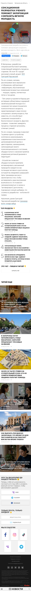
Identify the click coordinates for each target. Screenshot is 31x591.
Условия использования (15, 556)
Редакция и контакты (15, 559)
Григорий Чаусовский (9, 76)
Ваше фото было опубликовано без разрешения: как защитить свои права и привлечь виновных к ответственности (15, 465)
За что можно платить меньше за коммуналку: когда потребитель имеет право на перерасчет (15, 305)
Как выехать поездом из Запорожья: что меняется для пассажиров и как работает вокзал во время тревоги (14, 436)
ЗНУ (23, 74)
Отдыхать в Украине (7, 3)
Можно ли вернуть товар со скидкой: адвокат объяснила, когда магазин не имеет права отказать (14, 403)
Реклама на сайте (16, 561)
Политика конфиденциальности (15, 563)
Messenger (17, 503)
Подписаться (17, 522)
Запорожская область (21, 3)
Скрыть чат (15, 270)
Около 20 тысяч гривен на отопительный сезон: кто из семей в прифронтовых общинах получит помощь (14, 374)
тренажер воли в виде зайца (14, 202)
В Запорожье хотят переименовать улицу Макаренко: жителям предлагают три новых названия (11, 340)
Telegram (17, 497)
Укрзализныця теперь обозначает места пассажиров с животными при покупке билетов (17, 248)
